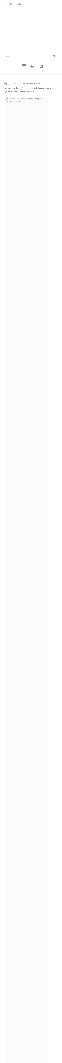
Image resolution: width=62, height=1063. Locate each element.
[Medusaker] (31, 26)
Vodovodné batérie (31, 83)
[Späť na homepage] (6, 84)
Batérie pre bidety (11, 88)
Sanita (14, 83)
